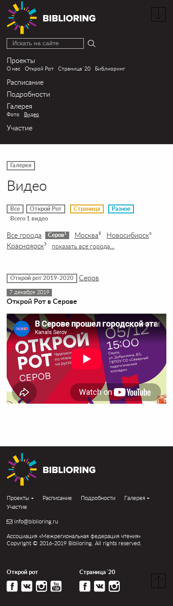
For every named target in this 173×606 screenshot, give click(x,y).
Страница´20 (74, 68)
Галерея (19, 105)
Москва (88, 235)
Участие (19, 127)
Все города (24, 235)
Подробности (28, 93)
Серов (57, 235)
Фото (13, 114)
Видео (31, 114)
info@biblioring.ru (36, 521)
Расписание (25, 82)
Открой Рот (39, 68)
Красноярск (27, 245)
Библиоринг (110, 68)
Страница (87, 209)
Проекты (21, 60)
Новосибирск (129, 235)
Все (15, 209)
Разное (121, 209)
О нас (13, 68)
